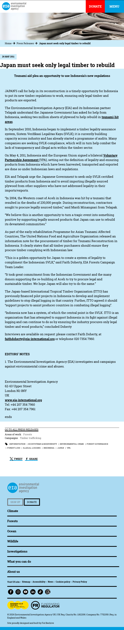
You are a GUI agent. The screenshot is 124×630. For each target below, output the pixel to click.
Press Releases (25, 43)
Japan (60, 447)
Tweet (18, 459)
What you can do (19, 561)
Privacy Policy (80, 581)
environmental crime (72, 444)
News (50, 581)
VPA (69, 447)
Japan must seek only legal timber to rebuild (64, 43)
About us (13, 572)
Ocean (11, 531)
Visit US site (13, 581)
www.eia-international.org (23, 400)
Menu (114, 6)
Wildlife (12, 541)
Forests (27, 434)
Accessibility (39, 581)
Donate (32, 502)
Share (33, 459)
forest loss (13, 447)
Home (8, 43)
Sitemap (26, 581)
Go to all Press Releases (21, 429)
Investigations (17, 551)
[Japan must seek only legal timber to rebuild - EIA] (14, 6)
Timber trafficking (30, 438)
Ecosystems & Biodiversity (42, 444)
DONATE (95, 6)
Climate (12, 511)
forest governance (97, 444)
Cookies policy (63, 581)
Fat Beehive (48, 623)
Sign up (15, 502)
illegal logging (32, 447)
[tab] (10, 43)
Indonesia (49, 447)
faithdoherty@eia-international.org (30, 339)
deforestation (17, 444)
